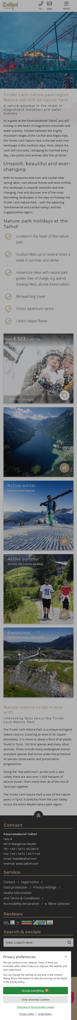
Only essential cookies (36, 999)
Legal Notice (45, 1014)
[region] (35, 972)
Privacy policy (27, 1014)
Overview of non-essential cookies (35, 1007)
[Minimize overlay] (65, 956)
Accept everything (33, 990)
